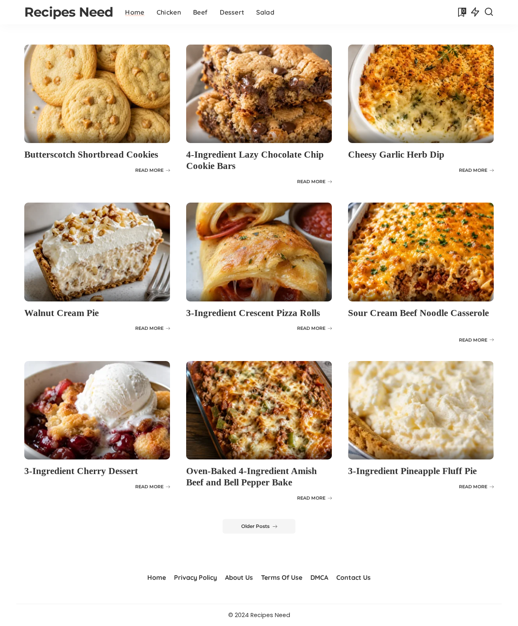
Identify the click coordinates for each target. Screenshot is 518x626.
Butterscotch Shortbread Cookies (91, 155)
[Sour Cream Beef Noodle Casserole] (421, 252)
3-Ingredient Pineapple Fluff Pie (412, 471)
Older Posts (255, 526)
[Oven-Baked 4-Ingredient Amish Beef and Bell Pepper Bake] (259, 410)
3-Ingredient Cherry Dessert (81, 471)
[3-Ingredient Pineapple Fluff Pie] (421, 410)
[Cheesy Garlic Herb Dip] (421, 94)
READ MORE (149, 170)
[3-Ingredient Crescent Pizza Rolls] (259, 252)
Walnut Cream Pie (61, 313)
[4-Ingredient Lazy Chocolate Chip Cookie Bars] (259, 94)
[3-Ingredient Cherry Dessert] (97, 410)
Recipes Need (68, 12)
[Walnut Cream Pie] (97, 252)
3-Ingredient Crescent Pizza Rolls (253, 313)
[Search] (489, 12)
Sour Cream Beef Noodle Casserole (418, 313)
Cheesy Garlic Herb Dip (396, 155)
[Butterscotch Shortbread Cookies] (97, 94)
